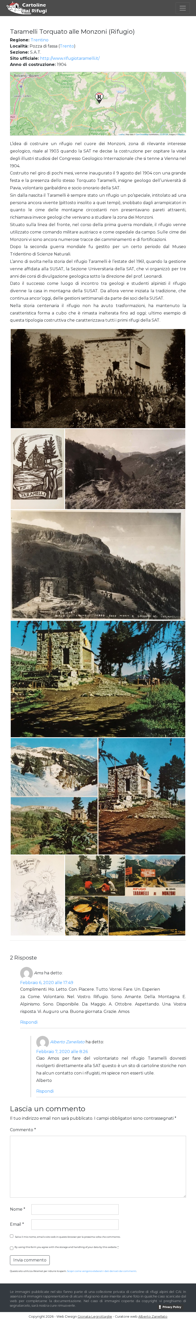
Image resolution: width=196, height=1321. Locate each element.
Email (17, 1224)
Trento (67, 46)
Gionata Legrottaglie (95, 1316)
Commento (23, 1129)
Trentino (39, 40)
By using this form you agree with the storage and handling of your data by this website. (66, 1247)
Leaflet (121, 134)
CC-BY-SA (164, 134)
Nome (17, 1209)
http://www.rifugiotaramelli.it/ (70, 58)
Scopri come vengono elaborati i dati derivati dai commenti (101, 1271)
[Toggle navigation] (183, 8)
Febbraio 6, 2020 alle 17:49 (46, 982)
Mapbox (181, 134)
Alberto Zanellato (67, 1042)
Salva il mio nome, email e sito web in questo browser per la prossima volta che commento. (67, 1236)
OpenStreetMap (142, 134)
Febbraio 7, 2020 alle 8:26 (62, 1051)
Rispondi (29, 1022)
